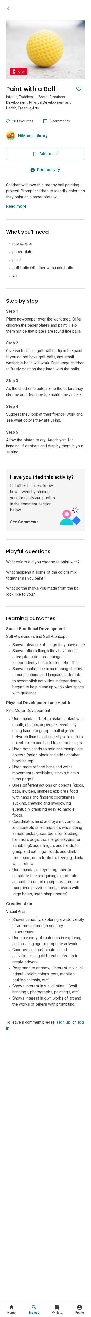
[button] (17, 206)
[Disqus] (45, 1094)
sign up (63, 1022)
